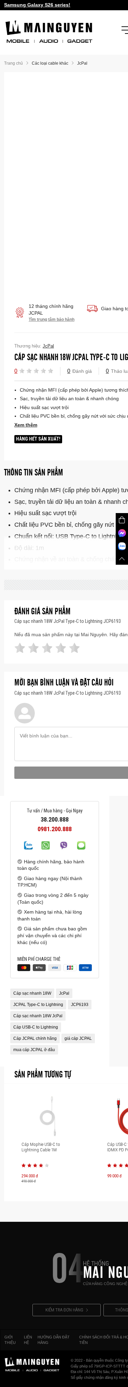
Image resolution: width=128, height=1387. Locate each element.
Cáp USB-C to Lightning (35, 1027)
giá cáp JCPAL (78, 1038)
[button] (22, 371)
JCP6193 (79, 1004)
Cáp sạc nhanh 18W (32, 993)
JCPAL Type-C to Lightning (38, 1004)
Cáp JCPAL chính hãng (35, 1038)
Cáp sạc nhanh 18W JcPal (37, 1015)
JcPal (64, 993)
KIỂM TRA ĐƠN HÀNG (64, 1309)
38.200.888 (55, 819)
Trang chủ (13, 63)
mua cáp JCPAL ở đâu (34, 1049)
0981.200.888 (55, 829)
